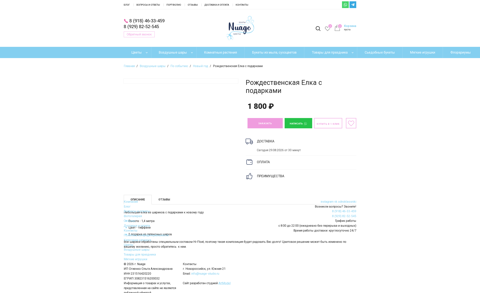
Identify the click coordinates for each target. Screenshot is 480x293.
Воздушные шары (173, 52)
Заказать (265, 123)
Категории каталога (137, 240)
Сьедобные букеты (380, 52)
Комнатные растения (220, 52)
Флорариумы (460, 52)
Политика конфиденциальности (146, 235)
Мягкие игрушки (422, 52)
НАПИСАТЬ (296, 123)
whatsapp (345, 4)
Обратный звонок (139, 34)
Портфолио (173, 4)
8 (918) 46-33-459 (147, 20)
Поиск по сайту (318, 28)
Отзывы (193, 4)
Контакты (242, 4)
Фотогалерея (133, 216)
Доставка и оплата (216, 4)
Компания (131, 201)
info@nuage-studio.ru (205, 273)
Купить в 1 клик (328, 124)
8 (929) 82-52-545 (141, 26)
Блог (127, 4)
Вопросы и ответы (148, 4)
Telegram (353, 4)
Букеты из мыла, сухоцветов (274, 52)
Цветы (136, 52)
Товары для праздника (330, 52)
